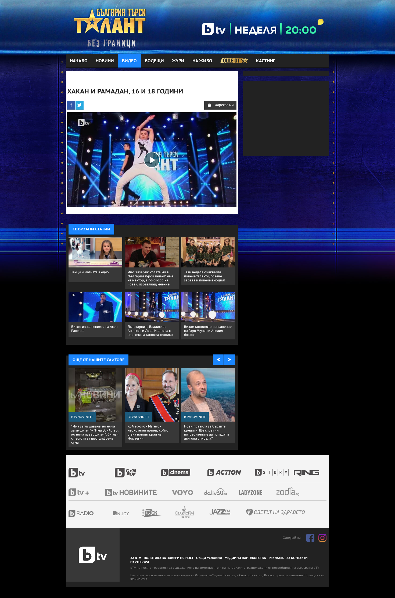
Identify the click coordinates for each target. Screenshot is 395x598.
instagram (322, 538)
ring (307, 469)
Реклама (276, 558)
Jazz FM (220, 511)
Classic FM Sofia (199, 512)
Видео (129, 61)
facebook (310, 538)
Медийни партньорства (245, 558)
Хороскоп (292, 491)
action (230, 469)
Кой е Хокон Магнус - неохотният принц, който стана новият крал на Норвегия (148, 432)
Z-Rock (166, 513)
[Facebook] (71, 105)
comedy (138, 469)
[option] (95, 407)
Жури (178, 61)
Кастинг (265, 61)
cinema (184, 469)
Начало (79, 61)
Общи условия (209, 558)
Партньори (139, 562)
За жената (252, 493)
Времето (216, 491)
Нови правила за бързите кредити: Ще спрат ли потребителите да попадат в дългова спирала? (206, 432)
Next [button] (229, 359)
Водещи (154, 61)
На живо (202, 61)
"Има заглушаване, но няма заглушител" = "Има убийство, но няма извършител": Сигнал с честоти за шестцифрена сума (95, 434)
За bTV (135, 558)
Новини (105, 61)
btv (92, 469)
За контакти (297, 558)
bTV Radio (92, 513)
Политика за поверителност (168, 558)
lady (273, 469)
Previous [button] (218, 359)
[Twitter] (80, 105)
